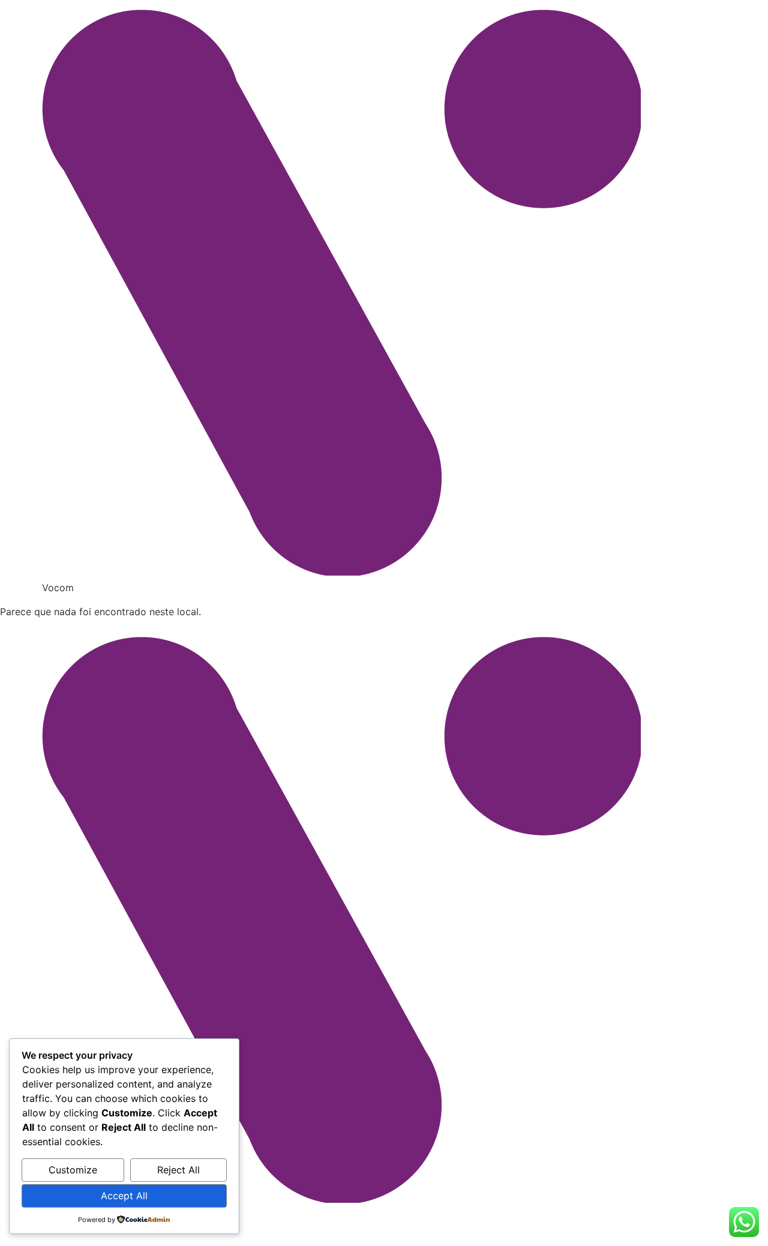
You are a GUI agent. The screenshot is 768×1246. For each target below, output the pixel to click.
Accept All (124, 1196)
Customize (73, 1170)
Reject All (178, 1170)
